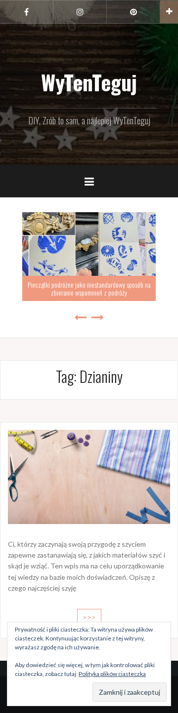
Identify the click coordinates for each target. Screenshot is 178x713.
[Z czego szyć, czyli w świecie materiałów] (89, 476)
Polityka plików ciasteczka (112, 673)
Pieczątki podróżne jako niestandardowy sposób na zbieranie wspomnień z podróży (89, 288)
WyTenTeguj (89, 82)
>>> (89, 617)
